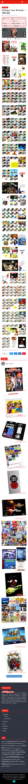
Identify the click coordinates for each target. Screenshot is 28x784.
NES (9, 15)
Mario (9, 752)
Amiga (8, 741)
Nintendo (12, 15)
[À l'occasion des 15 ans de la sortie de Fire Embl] (14, 661)
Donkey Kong (20, 743)
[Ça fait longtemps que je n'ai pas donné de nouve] (14, 558)
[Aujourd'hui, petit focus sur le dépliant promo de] (14, 584)
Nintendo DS (14, 759)
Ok (14, 781)
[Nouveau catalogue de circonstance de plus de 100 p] (14, 405)
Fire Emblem (11, 745)
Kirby (7, 752)
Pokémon (12, 761)
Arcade (21, 741)
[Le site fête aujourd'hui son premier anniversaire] (14, 533)
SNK (11, 764)
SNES (16, 15)
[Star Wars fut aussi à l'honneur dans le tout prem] (14, 379)
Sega (4, 763)
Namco (22, 754)
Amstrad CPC (15, 741)
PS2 (19, 761)
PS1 (17, 761)
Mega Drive (8, 754)
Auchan (5, 743)
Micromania (16, 754)
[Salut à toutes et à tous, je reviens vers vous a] (14, 635)
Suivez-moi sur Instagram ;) (15, 676)
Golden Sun (21, 750)
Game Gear (12, 750)
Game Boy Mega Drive (17, 748)
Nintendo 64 (7, 759)
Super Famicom (16, 764)
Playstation (6, 761)
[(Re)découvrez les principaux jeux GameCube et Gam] (14, 456)
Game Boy (5, 15)
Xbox (9, 766)
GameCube (5, 750)
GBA (16, 750)
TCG (6, 766)
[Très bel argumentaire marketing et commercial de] (14, 507)
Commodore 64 (11, 743)
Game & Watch (18, 745)
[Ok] (26, 778)
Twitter (11, 350)
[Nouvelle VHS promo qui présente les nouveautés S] (14, 430)
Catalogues (5, 7)
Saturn (22, 761)
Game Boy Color (9, 748)
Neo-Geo (4, 757)
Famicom (4, 745)
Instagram (16, 350)
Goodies (3, 752)
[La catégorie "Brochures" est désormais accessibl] (14, 610)
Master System (16, 752)
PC (19, 759)
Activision (4, 741)
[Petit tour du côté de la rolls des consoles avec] (14, 482)
